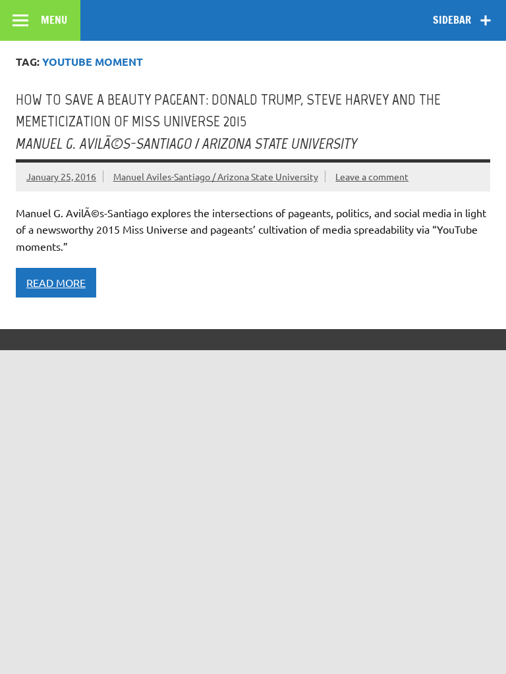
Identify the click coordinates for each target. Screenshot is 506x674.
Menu (54, 20)
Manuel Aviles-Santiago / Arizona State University (215, 176)
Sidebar (452, 20)
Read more (56, 282)
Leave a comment (371, 176)
